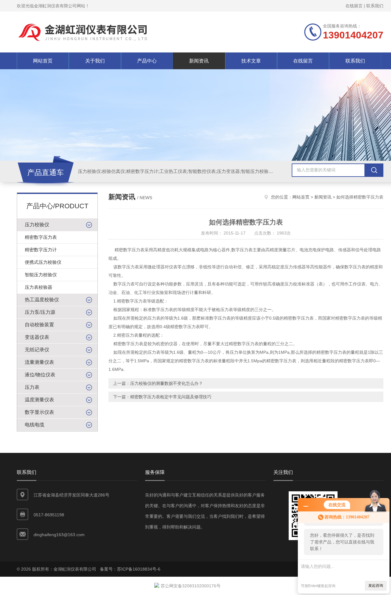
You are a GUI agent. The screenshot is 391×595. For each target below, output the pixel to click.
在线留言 (354, 5)
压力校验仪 (37, 224)
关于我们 (95, 60)
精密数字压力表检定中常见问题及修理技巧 (170, 396)
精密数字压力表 (41, 237)
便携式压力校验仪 (43, 262)
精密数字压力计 (41, 249)
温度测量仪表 (39, 399)
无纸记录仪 (37, 349)
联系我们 (374, 5)
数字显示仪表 (39, 412)
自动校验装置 (39, 324)
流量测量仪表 (39, 362)
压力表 (32, 387)
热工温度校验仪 (42, 299)
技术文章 (251, 60)
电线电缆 (34, 424)
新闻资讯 (199, 60)
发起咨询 (375, 585)
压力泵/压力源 (40, 312)
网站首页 (43, 60)
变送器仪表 (37, 337)
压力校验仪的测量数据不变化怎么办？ (166, 383)
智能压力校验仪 (41, 274)
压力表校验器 (38, 287)
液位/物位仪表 (40, 374)
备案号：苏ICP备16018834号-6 (130, 569)
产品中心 (147, 60)
